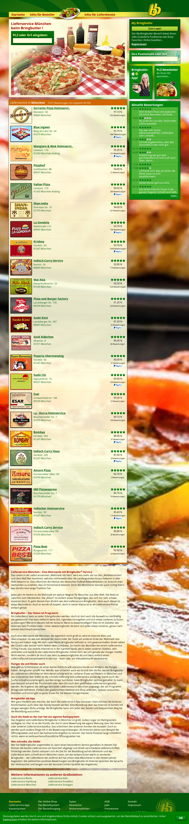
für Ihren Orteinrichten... (167, 73)
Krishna (39, 241)
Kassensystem (17, 808)
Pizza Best (40, 546)
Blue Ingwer (42, 127)
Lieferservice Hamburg (23, 781)
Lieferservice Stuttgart (60, 784)
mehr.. (174, 195)
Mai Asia (39, 279)
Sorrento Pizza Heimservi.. (52, 108)
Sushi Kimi (41, 318)
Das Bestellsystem (48, 805)
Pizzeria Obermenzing (49, 356)
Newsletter (75, 805)
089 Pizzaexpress (45, 489)
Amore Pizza (42, 470)
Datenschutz (10, 819)
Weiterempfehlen (79, 808)
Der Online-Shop (47, 801)
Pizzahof (39, 165)
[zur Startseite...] (154, 10)
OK (181, 818)
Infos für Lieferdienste (99, 14)
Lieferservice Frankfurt (60, 781)
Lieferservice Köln (58, 778)
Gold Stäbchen (43, 337)
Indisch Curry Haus (47, 451)
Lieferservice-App (19, 805)
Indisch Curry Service (48, 527)
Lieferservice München (23, 784)
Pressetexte (111, 808)
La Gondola (41, 222)
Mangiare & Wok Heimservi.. (53, 146)
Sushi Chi (40, 375)
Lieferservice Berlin (21, 778)
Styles (72, 801)
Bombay (39, 432)
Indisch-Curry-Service (48, 260)
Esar (36, 394)
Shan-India (41, 203)
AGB (107, 801)
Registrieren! (139, 44)
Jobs (107, 805)
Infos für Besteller (42, 14)
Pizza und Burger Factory (51, 299)
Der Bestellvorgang (49, 808)
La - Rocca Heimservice (50, 413)
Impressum (134, 805)
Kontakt (132, 801)
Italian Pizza (42, 184)
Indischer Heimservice (49, 508)
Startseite (18, 14)
